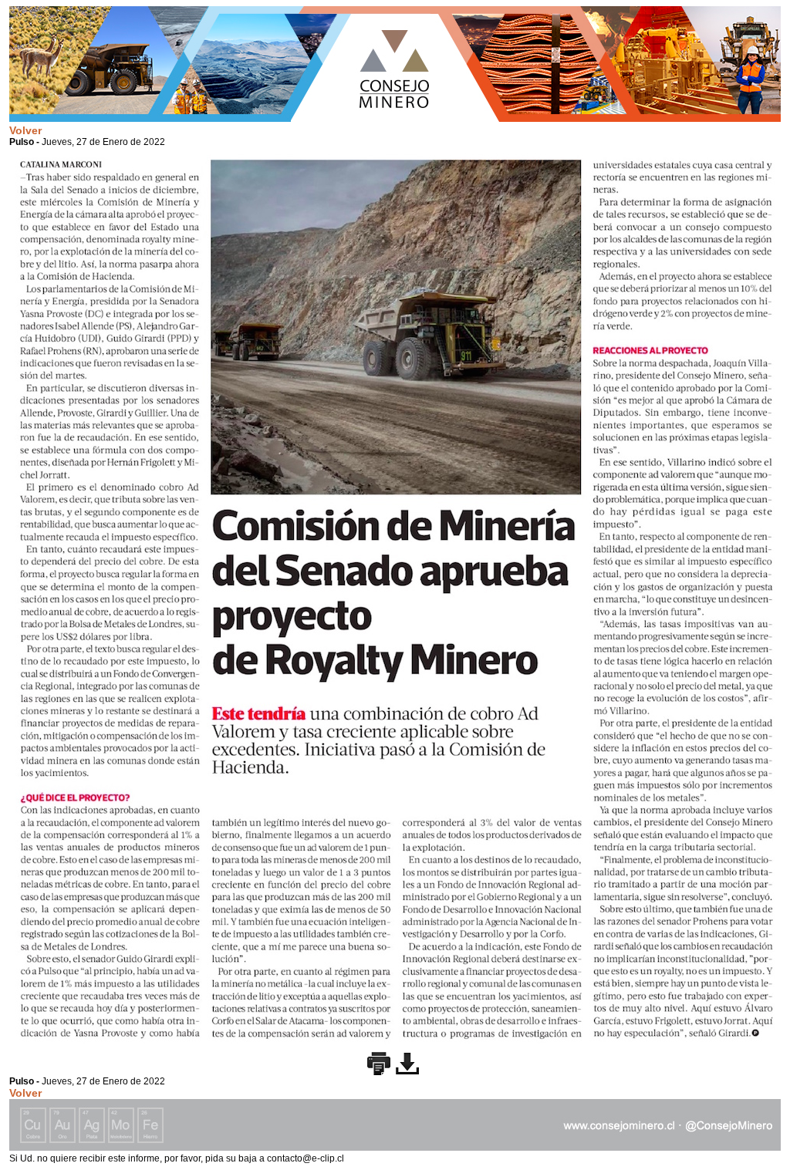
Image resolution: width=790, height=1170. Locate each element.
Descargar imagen (407, 1063)
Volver (25, 130)
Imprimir (378, 1063)
